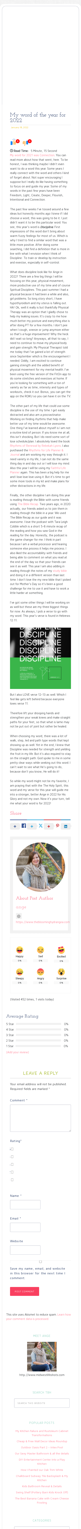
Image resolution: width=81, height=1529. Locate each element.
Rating (16, 1141)
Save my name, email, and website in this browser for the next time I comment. (37, 1273)
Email (15, 1218)
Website (16, 1241)
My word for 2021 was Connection (32, 155)
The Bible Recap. (28, 504)
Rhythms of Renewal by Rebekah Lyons (35, 445)
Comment (19, 1100)
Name (16, 1195)
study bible (60, 570)
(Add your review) (17, 1052)
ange (21, 907)
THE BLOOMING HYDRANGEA (40, 24)
